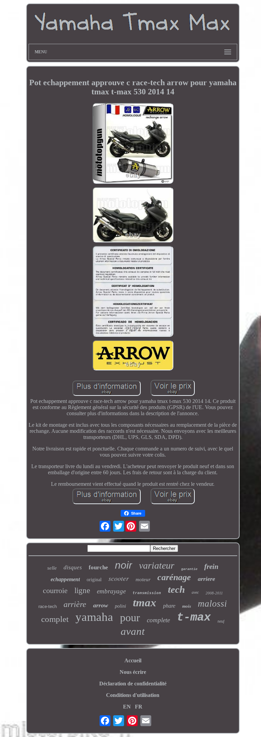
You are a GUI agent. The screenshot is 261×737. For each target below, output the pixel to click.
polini (120, 606)
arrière (75, 604)
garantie (189, 569)
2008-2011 (214, 593)
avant (133, 631)
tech (176, 589)
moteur (143, 579)
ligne (82, 590)
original (94, 579)
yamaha (94, 617)
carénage (174, 577)
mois (186, 606)
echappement (65, 579)
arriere (206, 578)
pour (130, 617)
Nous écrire (133, 672)
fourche (98, 567)
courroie (55, 590)
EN (127, 707)
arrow (100, 605)
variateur (156, 565)
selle (52, 568)
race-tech (47, 606)
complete (158, 620)
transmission (147, 593)
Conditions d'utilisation (132, 695)
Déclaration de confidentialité (133, 683)
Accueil (132, 660)
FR (138, 707)
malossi (212, 603)
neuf (221, 621)
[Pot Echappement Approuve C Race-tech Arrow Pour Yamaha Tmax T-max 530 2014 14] (133, 144)
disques (73, 567)
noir (123, 565)
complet (55, 619)
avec (195, 592)
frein (211, 567)
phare (169, 606)
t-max (194, 617)
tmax (144, 602)
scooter (118, 578)
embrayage (111, 591)
